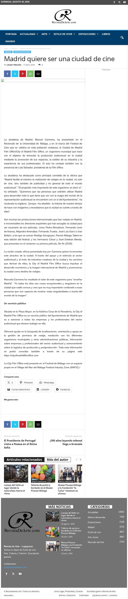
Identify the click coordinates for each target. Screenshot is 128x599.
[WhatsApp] (30, 73)
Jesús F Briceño (14, 64)
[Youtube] (124, 2)
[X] (119, 2)
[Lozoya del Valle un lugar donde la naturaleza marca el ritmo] (16, 474)
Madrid (10, 41)
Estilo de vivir (63, 34)
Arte (44, 34)
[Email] (38, 73)
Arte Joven (93, 537)
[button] (122, 37)
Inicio (6, 48)
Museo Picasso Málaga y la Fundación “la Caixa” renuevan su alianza (69, 489)
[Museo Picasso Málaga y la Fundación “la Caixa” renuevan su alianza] (70, 474)
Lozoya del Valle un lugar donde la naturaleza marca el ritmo (14, 489)
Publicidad (83, 595)
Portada (11, 34)
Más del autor (57, 459)
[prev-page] (76, 459)
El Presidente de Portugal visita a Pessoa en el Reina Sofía (20, 444)
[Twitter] (15, 73)
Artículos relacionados (24, 459)
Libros (106, 34)
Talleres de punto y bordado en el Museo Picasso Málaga (42, 488)
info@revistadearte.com (15, 567)
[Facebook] (114, 2)
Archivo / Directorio (67, 595)
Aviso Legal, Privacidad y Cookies (68, 591)
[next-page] (80, 459)
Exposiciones (87, 34)
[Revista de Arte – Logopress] (64, 17)
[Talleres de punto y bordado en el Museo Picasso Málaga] (43, 474)
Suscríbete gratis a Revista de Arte (101, 591)
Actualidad (27, 34)
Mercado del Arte (96, 542)
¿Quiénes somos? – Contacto (104, 595)
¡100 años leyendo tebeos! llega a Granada (66, 442)
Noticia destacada (22, 52)
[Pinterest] (22, 73)
